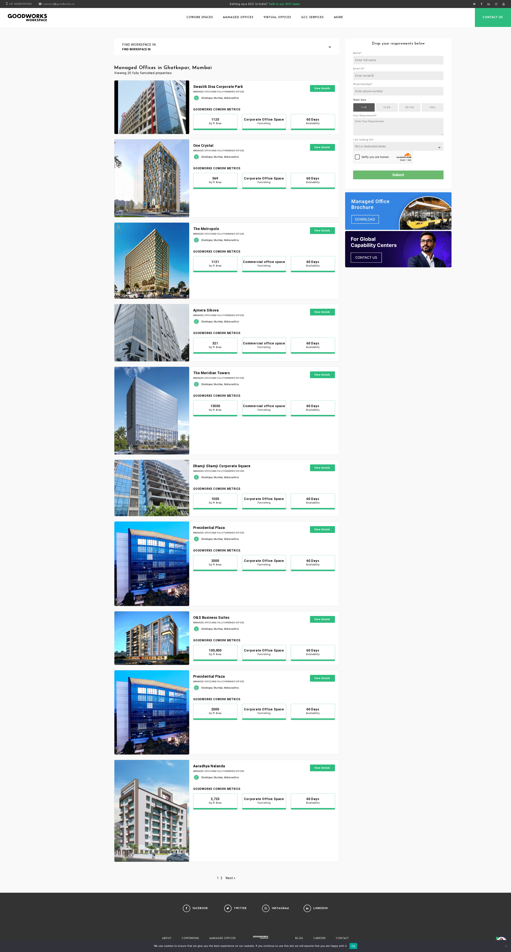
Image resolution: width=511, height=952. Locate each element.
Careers (319, 938)
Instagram (280, 908)
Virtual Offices (277, 17)
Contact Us (493, 17)
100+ (432, 107)
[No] (506, 946)
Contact (342, 938)
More (338, 17)
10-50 (386, 107)
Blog (299, 938)
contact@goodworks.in (59, 4)
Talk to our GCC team (284, 4)
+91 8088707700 (20, 4)
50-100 (409, 107)
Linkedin (320, 908)
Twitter (240, 908)
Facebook (200, 908)
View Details (322, 88)
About (167, 938)
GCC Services (312, 17)
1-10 (364, 107)
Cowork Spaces (199, 17)
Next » (231, 878)
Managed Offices (238, 17)
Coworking (190, 938)
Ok (353, 946)
